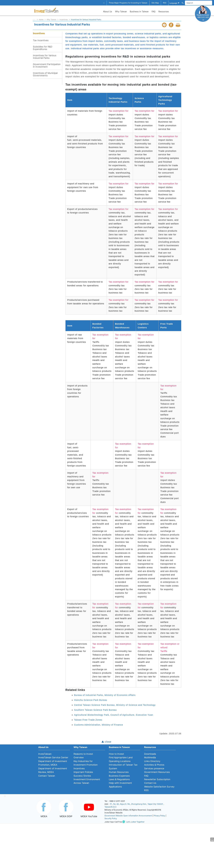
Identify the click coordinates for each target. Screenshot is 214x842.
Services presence (154, 768)
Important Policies (83, 772)
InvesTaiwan (45, 753)
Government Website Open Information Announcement (128, 816)
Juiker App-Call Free (113, 822)
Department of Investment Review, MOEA (52, 770)
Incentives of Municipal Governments (45, 74)
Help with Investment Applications (120, 785)
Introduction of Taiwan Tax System (123, 766)
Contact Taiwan (46, 775)
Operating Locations (120, 761)
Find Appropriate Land (121, 757)
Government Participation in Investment (47, 65)
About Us (107, 11)
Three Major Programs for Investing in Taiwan (128, 3)
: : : (34, 19)
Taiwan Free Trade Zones (88, 719)
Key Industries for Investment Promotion (86, 763)
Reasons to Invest (83, 753)
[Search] (182, 2)
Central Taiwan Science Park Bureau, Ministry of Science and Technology (115, 705)
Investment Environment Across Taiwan (87, 781)
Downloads (150, 753)
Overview (79, 757)
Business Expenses (119, 775)
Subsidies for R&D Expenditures (42, 47)
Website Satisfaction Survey (159, 786)
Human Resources (119, 772)
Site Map (155, 3)
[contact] (203, 13)
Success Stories (82, 775)
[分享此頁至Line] (164, 25)
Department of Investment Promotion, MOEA (52, 763)
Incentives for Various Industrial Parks (44, 56)
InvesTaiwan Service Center (53, 757)
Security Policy (111, 818)
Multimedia (150, 757)
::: (104, 3)
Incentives (63, 19)
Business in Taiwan (139, 11)
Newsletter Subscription (157, 779)
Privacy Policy (159, 816)
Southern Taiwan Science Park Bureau (95, 710)
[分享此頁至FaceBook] (171, 25)
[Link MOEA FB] (43, 807)
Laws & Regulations (119, 779)
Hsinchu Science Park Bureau (90, 700)
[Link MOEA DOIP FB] (66, 807)
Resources (163, 11)
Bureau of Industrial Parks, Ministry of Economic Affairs (104, 695)
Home (41, 19)
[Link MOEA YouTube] (88, 807)
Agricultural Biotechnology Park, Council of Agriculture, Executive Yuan (113, 715)
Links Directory (152, 761)
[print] (178, 25)
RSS (164, 3)
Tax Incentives (41, 40)
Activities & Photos (154, 764)
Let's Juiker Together (135, 822)
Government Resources (157, 772)
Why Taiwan (121, 11)
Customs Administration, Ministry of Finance (98, 724)
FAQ (153, 11)
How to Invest (116, 753)
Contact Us (150, 783)
